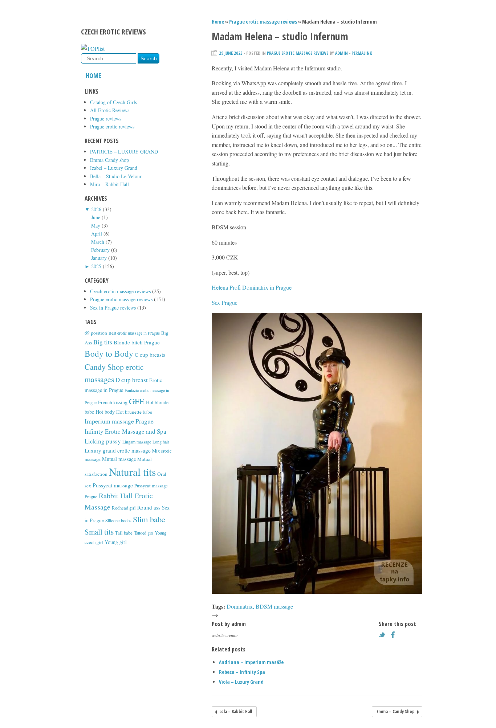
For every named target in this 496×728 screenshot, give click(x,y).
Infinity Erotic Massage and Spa (125, 431)
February (100, 249)
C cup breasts (150, 354)
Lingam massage (136, 442)
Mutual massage (119, 458)
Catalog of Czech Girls (113, 102)
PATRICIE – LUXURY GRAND (124, 151)
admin (341, 53)
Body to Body (109, 353)
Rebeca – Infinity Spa (242, 671)
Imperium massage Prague (119, 421)
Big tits (102, 342)
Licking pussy (103, 441)
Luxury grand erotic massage (118, 450)
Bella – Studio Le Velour (116, 176)
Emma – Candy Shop (396, 711)
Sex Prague (224, 302)
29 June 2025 (231, 53)
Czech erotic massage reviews (120, 291)
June (95, 217)
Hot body (105, 411)
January (99, 257)
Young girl (116, 542)
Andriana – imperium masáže (251, 662)
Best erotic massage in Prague (134, 333)
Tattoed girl (143, 533)
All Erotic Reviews (109, 110)
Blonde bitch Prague (137, 342)
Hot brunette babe (134, 412)
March (97, 241)
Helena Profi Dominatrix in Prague (252, 287)
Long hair (161, 442)
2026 (96, 209)
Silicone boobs (118, 521)
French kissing (112, 402)
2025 (96, 266)
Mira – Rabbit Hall (109, 184)
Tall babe (124, 532)
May (95, 225)
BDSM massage (274, 606)
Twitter (384, 634)
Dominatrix (240, 606)
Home (93, 75)
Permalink (361, 53)
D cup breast (131, 380)
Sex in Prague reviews (113, 307)
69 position (96, 333)
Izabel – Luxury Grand (113, 167)
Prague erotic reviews (112, 126)
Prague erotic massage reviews (121, 299)
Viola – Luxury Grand (241, 681)
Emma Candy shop (109, 159)
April (96, 233)
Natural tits (132, 472)
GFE (137, 401)
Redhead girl (124, 507)
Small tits (99, 532)
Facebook (395, 634)
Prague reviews (105, 118)
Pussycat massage (113, 485)
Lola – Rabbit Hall (235, 711)
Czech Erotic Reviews (113, 32)
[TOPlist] (93, 48)
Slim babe (149, 519)
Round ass (148, 507)
